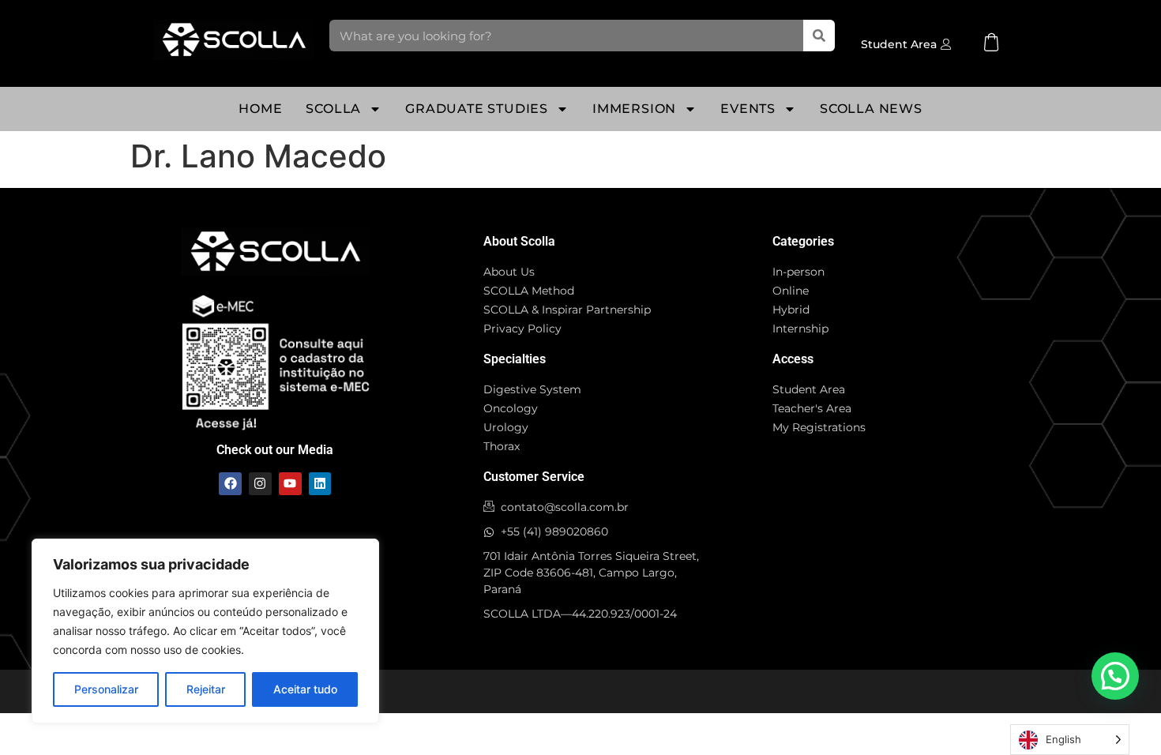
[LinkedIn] (320, 483)
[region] (205, 631)
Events (748, 108)
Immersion (634, 108)
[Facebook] (230, 483)
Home (260, 108)
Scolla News (871, 108)
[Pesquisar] (819, 35)
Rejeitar (205, 689)
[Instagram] (260, 483)
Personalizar (106, 689)
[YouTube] (290, 483)
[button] (1115, 676)
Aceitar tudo (305, 689)
